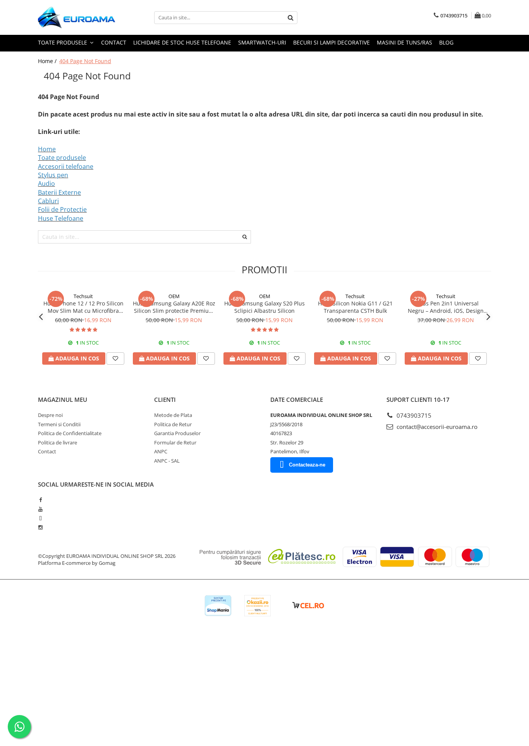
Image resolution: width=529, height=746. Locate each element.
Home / (48, 61)
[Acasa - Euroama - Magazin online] (76, 17)
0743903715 (413, 415)
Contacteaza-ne (307, 465)
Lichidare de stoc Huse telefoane (182, 42)
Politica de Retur (173, 424)
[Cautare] (290, 17)
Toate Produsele (63, 42)
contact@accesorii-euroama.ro (436, 426)
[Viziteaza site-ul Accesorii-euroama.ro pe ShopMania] (218, 605)
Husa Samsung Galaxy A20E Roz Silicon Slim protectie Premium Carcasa (174, 307)
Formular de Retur (175, 442)
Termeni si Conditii (59, 424)
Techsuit (83, 296)
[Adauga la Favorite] (115, 358)
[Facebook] (40, 499)
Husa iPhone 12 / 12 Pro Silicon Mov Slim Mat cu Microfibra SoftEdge (83, 307)
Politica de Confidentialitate (69, 433)
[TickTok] (40, 518)
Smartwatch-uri (262, 42)
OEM (174, 296)
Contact (113, 42)
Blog (446, 42)
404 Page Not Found (85, 61)
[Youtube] (40, 509)
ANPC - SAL (167, 460)
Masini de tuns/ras (404, 42)
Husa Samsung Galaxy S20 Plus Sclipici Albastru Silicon (264, 307)
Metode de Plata (173, 415)
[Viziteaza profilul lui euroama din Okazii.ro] (257, 605)
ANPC (160, 451)
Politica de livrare (57, 442)
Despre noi (50, 415)
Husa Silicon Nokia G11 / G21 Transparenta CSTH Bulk (355, 307)
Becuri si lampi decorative (331, 42)
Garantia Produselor (177, 433)
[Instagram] (40, 527)
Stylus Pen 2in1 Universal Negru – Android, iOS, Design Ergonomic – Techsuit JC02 (446, 307)
